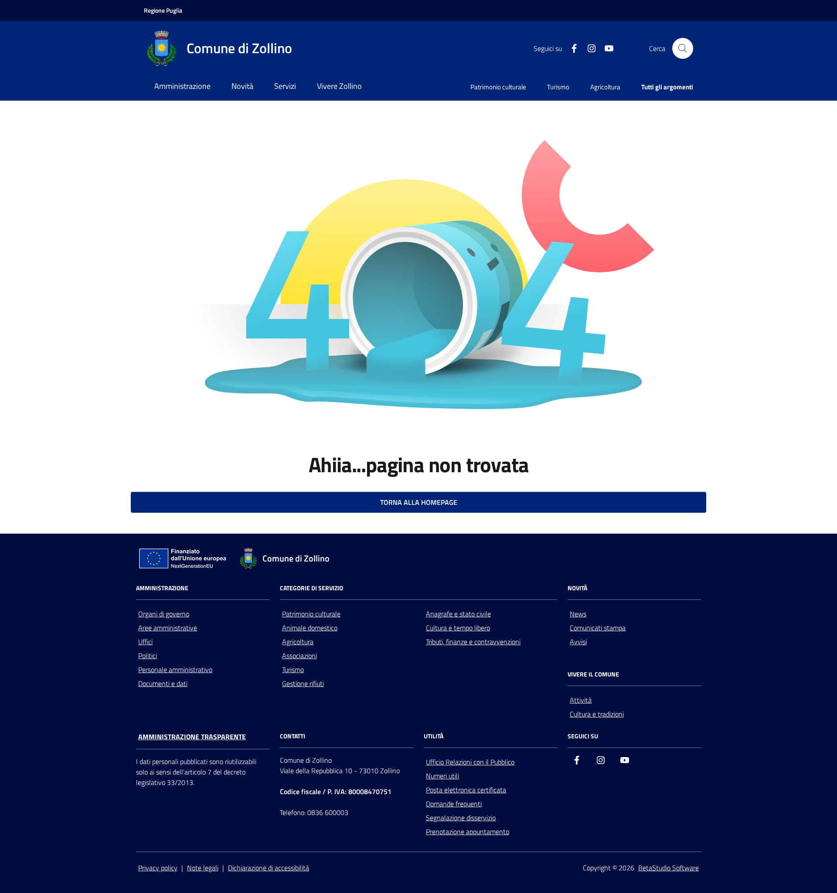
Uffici (145, 641)
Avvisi (578, 641)
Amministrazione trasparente (192, 736)
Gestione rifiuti (303, 683)
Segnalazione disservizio (461, 817)
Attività (581, 700)
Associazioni (299, 655)
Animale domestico (309, 627)
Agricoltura (605, 87)
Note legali (202, 868)
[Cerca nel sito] (682, 48)
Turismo (558, 87)
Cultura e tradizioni (597, 714)
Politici (147, 655)
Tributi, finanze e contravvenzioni (473, 641)
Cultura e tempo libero (458, 627)
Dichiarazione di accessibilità (268, 868)
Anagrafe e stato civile (458, 614)
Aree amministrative (167, 627)
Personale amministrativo (175, 669)
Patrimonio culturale (498, 87)
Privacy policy (157, 868)
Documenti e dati (162, 683)
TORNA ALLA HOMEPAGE (418, 502)
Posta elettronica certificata (466, 790)
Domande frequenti (454, 803)
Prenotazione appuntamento (467, 831)
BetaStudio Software (668, 868)
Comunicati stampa (598, 627)
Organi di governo (163, 614)
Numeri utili (442, 776)
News (578, 614)
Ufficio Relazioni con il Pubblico (470, 762)
